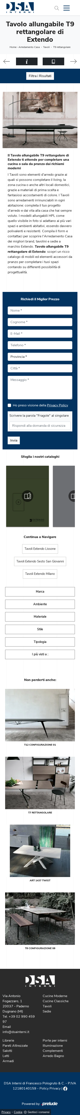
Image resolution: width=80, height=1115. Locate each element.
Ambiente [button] (40, 604)
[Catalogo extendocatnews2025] (27, 496)
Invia (13, 440)
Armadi (8, 1061)
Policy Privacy (50, 1088)
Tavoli (46, 47)
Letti (6, 1056)
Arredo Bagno (53, 1056)
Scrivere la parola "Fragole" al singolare (39, 415)
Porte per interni (55, 1040)
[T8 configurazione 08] (40, 918)
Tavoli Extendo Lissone (40, 549)
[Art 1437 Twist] (40, 851)
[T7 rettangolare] (40, 783)
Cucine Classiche (55, 1001)
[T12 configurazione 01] (40, 715)
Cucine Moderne (55, 996)
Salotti (7, 1050)
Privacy (6, 1112)
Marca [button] (40, 591)
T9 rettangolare (61, 47)
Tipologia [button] (40, 642)
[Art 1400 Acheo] (73, 61)
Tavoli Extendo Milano (40, 574)
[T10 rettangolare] (7, 61)
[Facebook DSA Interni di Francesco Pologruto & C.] (65, 1088)
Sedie (47, 1011)
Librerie (8, 1040)
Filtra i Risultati (40, 76)
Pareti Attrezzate (15, 1045)
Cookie (18, 1112)
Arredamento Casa (29, 47)
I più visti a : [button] (40, 654)
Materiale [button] (40, 616)
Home (13, 47)
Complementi (53, 1050)
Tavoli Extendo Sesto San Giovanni (40, 561)
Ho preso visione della (40, 405)
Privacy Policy (57, 405)
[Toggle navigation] (66, 8)
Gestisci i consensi (38, 1112)
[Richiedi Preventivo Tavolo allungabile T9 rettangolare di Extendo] (27, 61)
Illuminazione (53, 1045)
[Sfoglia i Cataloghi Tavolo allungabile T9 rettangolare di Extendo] (53, 61)
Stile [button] (40, 629)
